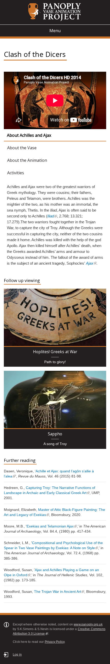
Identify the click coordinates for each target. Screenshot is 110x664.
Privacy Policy (55, 642)
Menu (55, 30)
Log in (17, 654)
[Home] (55, 12)
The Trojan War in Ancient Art (57, 591)
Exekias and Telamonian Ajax (50, 526)
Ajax (89, 263)
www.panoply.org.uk (88, 624)
